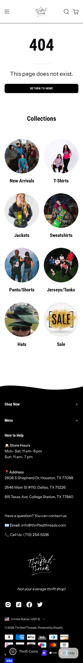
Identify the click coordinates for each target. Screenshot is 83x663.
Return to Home (41, 88)
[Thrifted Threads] (41, 11)
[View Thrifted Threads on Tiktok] (18, 604)
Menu (9, 420)
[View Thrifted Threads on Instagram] (8, 604)
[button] (66, 11)
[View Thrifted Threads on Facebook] (29, 604)
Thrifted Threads (26, 627)
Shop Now (12, 404)
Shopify (57, 627)
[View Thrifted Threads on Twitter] (39, 604)
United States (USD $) (25, 619)
